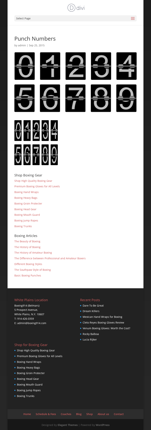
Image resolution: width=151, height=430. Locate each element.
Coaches (66, 414)
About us (103, 414)
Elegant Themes (68, 425)
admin (22, 45)
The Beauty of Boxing (27, 241)
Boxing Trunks (23, 226)
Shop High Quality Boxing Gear (33, 181)
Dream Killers (91, 311)
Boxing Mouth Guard (27, 214)
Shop (89, 414)
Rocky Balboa (91, 334)
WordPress (103, 425)
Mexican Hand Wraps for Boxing (102, 317)
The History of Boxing (27, 247)
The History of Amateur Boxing (33, 252)
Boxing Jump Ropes (26, 220)
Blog (79, 414)
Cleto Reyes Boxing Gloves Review (103, 322)
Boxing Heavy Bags (25, 197)
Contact (119, 414)
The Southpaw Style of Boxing (32, 269)
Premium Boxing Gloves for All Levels (37, 186)
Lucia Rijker (90, 339)
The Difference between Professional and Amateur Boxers (50, 258)
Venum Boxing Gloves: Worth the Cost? (106, 328)
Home (27, 414)
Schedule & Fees (46, 414)
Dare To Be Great (93, 305)
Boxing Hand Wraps (26, 192)
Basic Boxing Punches (27, 275)
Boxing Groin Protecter (28, 203)
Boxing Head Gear (25, 209)
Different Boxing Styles (28, 264)
